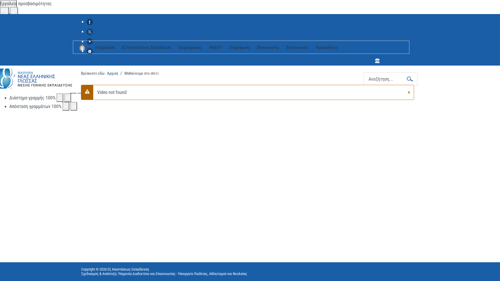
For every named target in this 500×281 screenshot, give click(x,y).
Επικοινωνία (268, 47)
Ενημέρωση (105, 47)
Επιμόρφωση (189, 47)
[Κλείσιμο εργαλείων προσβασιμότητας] (14, 11)
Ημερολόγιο (327, 47)
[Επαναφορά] (4, 11)
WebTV (215, 47)
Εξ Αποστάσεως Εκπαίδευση (146, 47)
